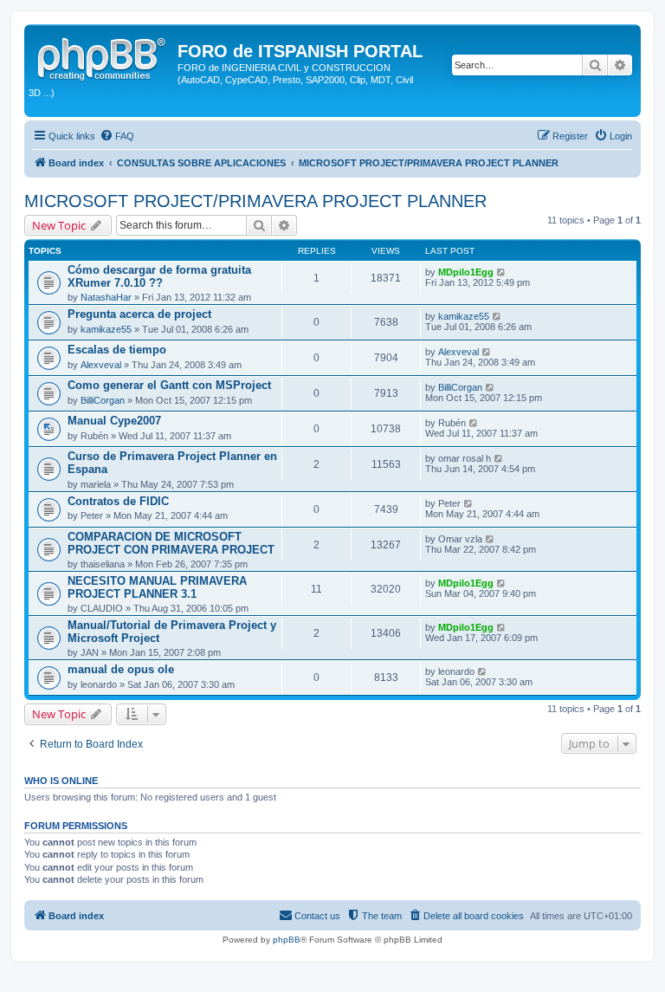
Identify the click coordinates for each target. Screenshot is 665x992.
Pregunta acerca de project (139, 314)
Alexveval (101, 365)
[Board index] (103, 56)
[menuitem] (117, 136)
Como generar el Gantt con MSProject (169, 385)
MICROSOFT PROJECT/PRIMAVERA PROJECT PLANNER (255, 201)
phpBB (286, 939)
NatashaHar (106, 297)
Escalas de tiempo (117, 349)
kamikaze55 (106, 329)
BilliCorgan (103, 400)
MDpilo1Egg (466, 272)
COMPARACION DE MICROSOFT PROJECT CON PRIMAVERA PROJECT (171, 543)
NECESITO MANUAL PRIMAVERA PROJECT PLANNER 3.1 (157, 587)
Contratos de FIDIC (118, 501)
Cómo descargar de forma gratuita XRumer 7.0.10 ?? (159, 276)
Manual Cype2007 (114, 420)
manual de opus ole (121, 669)
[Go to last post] (501, 272)
